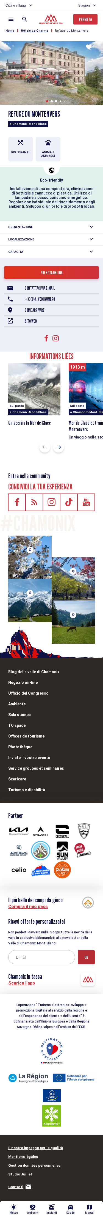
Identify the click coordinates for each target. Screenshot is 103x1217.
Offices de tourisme (26, 736)
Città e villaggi (16, 5)
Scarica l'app (21, 983)
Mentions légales (23, 1157)
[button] (47, 101)
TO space (17, 725)
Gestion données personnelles (34, 1165)
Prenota (85, 19)
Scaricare (17, 779)
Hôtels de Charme (34, 30)
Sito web (31, 321)
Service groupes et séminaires (36, 768)
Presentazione (20, 227)
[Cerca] (24, 19)
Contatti (15, 1187)
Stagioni (84, 5)
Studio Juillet (20, 1174)
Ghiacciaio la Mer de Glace (29, 423)
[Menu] (10, 19)
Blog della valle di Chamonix (33, 672)
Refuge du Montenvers (71, 30)
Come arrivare (34, 310)
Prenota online (52, 272)
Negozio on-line (23, 682)
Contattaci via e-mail (40, 288)
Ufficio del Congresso (28, 693)
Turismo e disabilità (26, 790)
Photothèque (20, 747)
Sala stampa (19, 714)
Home (9, 30)
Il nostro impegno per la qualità (35, 1148)
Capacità (15, 252)
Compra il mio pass (28, 906)
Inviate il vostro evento (29, 757)
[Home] (51, 20)
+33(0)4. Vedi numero (40, 299)
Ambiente (17, 704)
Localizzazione (21, 239)
